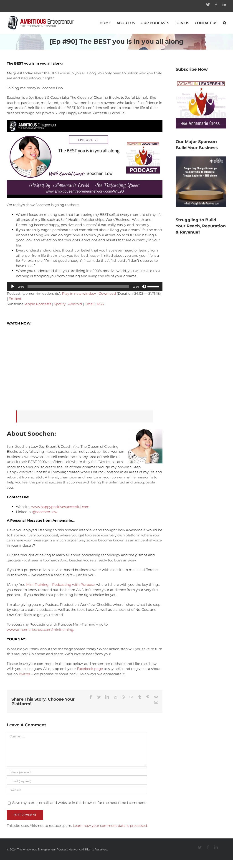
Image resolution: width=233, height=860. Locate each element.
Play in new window (79, 293)
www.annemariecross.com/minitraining (40, 629)
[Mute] (144, 286)
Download (107, 293)
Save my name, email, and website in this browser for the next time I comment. (79, 802)
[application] (84, 286)
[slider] (153, 286)
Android (75, 304)
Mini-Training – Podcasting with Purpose (60, 584)
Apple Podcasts (38, 304)
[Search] (224, 22)
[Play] (12, 286)
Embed (15, 299)
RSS (100, 304)
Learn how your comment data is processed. (110, 825)
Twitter (24, 674)
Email (89, 304)
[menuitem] (108, 22)
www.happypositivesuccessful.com (60, 507)
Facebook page (90, 668)
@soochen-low (44, 512)
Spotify (60, 304)
